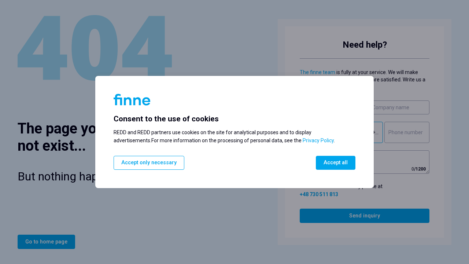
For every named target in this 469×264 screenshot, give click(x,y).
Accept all (336, 163)
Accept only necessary (149, 163)
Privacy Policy (318, 140)
